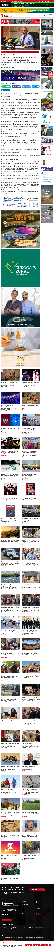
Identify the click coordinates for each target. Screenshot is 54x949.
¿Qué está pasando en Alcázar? (10, 720)
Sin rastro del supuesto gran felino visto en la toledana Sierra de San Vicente (9, 699)
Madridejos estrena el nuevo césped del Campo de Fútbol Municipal (30, 814)
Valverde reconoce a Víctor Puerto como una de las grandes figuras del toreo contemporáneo (29, 722)
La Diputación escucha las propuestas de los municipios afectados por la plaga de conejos (10, 654)
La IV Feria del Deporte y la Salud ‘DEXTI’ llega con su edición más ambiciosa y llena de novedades (30, 791)
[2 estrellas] (2, 83)
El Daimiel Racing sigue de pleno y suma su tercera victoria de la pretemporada (30, 498)
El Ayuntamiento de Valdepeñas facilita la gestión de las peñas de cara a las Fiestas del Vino (9, 407)
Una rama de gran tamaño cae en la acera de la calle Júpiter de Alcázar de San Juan (30, 857)
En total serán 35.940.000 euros (10, 55)
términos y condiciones (26, 935)
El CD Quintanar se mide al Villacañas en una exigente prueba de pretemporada (9, 498)
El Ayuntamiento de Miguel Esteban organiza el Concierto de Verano (30, 520)
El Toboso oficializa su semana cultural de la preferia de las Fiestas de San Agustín (10, 814)
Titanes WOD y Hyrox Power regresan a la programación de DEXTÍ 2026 (10, 453)
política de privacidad (15, 935)
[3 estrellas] (3, 83)
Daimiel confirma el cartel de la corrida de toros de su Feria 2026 (31, 407)
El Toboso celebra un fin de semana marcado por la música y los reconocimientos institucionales (31, 700)
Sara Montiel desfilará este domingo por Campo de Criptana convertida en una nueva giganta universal (30, 453)
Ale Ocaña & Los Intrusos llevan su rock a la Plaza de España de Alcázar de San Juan (31, 632)
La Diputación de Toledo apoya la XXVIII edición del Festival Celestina (10, 878)
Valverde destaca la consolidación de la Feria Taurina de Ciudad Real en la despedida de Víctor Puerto (30, 563)
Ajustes (44, 945)
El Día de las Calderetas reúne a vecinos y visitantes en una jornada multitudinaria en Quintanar (10, 677)
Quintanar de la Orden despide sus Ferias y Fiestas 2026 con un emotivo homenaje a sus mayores (10, 609)
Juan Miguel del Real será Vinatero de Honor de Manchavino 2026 (29, 768)
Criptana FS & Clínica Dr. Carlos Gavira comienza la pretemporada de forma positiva (10, 768)
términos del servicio (27, 939)
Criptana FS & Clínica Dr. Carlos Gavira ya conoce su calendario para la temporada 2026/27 (10, 430)
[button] (45, 15)
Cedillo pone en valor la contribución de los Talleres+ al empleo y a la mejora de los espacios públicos (31, 430)
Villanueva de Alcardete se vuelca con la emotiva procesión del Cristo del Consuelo (9, 384)
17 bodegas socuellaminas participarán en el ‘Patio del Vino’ (9, 632)
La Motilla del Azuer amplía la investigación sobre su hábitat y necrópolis (30, 676)
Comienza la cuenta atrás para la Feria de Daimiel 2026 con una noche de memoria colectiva (30, 384)
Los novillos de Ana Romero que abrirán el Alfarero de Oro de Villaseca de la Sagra (30, 542)
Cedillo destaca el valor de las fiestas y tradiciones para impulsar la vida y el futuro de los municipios (30, 609)
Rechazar (37, 945)
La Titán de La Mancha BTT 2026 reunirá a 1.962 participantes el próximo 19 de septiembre (30, 476)
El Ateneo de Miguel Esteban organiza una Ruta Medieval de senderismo (10, 835)
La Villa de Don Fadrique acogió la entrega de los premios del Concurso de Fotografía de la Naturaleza (9, 586)
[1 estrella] (1, 83)
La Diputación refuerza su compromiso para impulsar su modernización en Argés (10, 791)
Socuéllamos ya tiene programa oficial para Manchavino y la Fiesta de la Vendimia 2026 (30, 745)
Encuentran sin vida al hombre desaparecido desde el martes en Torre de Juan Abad (10, 563)
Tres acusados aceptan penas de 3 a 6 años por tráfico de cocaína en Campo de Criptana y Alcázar (31, 586)
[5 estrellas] (4, 83)
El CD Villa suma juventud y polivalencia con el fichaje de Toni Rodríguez (9, 520)
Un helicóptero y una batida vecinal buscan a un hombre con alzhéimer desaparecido (30, 835)
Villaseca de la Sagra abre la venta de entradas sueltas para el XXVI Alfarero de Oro (31, 653)
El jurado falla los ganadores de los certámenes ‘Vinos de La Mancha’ (10, 542)
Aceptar (28, 945)
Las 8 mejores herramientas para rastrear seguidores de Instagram (9, 857)
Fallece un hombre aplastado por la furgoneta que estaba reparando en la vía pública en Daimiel (10, 476)
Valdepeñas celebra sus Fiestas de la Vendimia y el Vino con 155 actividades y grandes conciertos (10, 745)
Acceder (47, 196)
